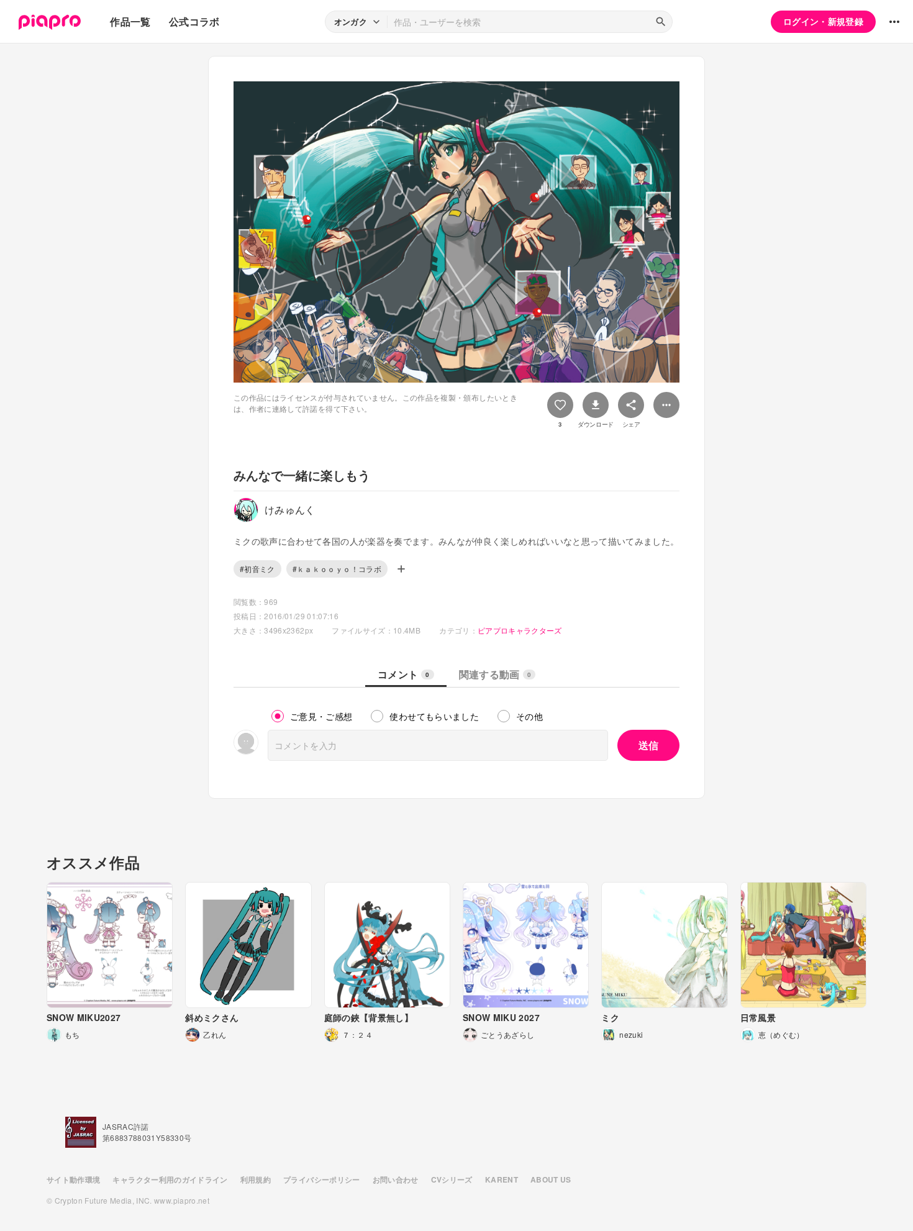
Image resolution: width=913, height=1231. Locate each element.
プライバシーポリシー (321, 1179)
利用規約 (255, 1179)
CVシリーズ (452, 1179)
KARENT (501, 1179)
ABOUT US (550, 1179)
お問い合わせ (396, 1179)
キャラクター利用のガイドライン (169, 1179)
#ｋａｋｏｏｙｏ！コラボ (337, 568)
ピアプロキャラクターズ (520, 630)
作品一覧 (130, 21)
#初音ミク (257, 568)
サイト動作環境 (73, 1179)
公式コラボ (194, 21)
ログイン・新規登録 (823, 21)
